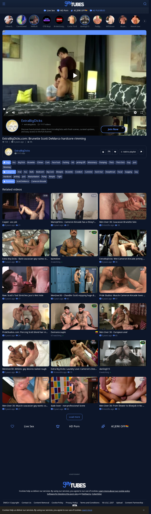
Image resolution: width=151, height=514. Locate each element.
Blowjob (59, 172)
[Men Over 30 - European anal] (122, 321)
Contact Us (26, 502)
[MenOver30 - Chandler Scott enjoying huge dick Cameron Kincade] (74, 284)
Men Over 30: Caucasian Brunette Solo (117, 222)
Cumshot (88, 172)
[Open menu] (3, 3)
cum (47, 162)
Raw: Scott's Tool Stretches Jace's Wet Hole (22, 295)
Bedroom (40, 172)
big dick (21, 162)
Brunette (69, 172)
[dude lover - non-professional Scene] (74, 394)
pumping (103, 162)
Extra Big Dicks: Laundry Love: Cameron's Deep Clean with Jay (73, 369)
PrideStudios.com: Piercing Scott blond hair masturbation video (24, 332)
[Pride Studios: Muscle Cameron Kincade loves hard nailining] (122, 284)
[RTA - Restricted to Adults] (75, 505)
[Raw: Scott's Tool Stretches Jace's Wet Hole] (25, 284)
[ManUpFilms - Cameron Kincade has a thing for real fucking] (74, 210)
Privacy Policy (72, 502)
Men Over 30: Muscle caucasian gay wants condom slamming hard (24, 406)
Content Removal (41, 502)
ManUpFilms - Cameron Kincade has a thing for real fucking (73, 222)
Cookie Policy (57, 502)
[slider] (74, 109)
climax (40, 162)
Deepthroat (110, 172)
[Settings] (135, 113)
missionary (92, 162)
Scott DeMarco (23, 181)
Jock (23, 176)
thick (111, 162)
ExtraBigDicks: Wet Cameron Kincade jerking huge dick (121, 259)
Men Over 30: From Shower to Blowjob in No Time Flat (121, 406)
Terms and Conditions (89, 502)
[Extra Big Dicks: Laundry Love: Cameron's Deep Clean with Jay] (74, 357)
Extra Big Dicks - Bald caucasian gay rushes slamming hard (24, 259)
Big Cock (50, 172)
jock (134, 162)
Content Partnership (134, 502)
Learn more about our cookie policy (114, 491)
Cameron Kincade (39, 181)
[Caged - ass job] (25, 210)
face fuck (56, 162)
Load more (74, 416)
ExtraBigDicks (31, 120)
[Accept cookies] (143, 510)
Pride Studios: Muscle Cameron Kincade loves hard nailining (122, 295)
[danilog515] (122, 357)
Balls (32, 172)
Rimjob (52, 176)
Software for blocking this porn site (62, 494)
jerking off (81, 162)
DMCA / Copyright (11, 502)
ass (14, 162)
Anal (19, 172)
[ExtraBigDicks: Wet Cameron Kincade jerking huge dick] (122, 247)
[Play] (74, 75)
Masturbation (33, 176)
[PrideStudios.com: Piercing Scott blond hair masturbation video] (25, 321)
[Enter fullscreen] (142, 113)
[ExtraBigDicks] (12, 126)
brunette (31, 162)
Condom (78, 172)
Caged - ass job (9, 222)
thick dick (120, 162)
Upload (119, 502)
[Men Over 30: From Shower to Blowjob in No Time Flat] (122, 394)
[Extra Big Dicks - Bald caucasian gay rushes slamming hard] (25, 247)
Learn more (87, 510)
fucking (66, 162)
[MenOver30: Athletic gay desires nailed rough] (25, 357)
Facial (120, 172)
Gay (136, 172)
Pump (44, 176)
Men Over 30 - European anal (113, 332)
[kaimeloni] (74, 247)
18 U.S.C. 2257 (108, 502)
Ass (25, 172)
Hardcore (7, 176)
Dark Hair (99, 172)
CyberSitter (97, 494)
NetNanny (86, 494)
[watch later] (6, 196)
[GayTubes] (74, 3)
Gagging (128, 172)
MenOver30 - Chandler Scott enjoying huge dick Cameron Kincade (73, 295)
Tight (59, 176)
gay (128, 162)
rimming (7, 167)
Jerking (16, 176)
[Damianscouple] (74, 321)
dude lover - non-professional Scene (68, 406)
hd (73, 162)
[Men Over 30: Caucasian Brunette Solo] (122, 210)
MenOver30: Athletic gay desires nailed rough (24, 369)
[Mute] (14, 113)
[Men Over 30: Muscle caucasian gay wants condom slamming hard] (25, 394)
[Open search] (145, 3)
